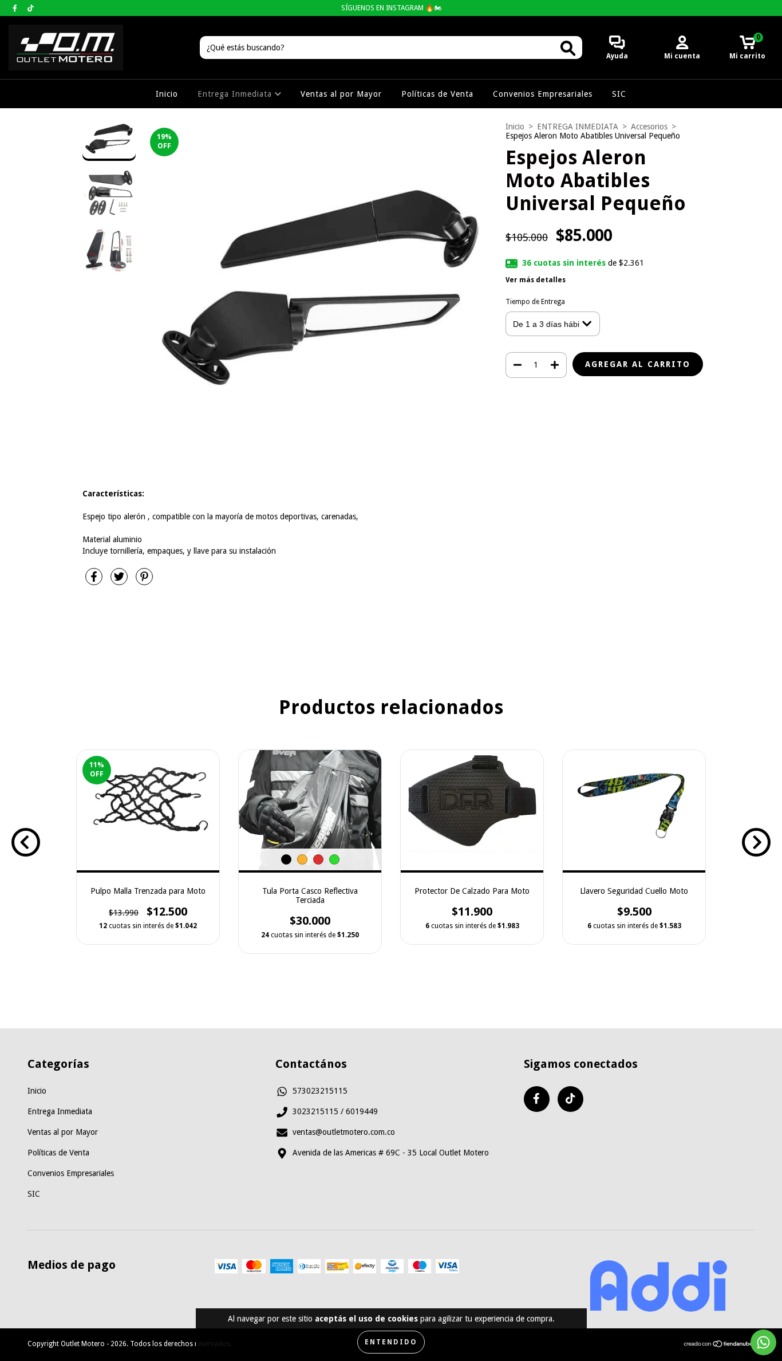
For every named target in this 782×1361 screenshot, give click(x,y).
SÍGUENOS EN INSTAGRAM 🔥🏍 (391, 8)
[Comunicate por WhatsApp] (763, 1342)
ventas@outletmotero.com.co (344, 1132)
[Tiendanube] (719, 1346)
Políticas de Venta (437, 93)
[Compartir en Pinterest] (144, 581)
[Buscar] (568, 48)
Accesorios (649, 126)
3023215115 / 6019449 (335, 1111)
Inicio (167, 93)
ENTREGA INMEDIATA (577, 126)
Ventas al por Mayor (341, 93)
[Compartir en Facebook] (95, 581)
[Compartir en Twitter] (120, 581)
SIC (619, 93)
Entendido (391, 1342)
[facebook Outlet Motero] (16, 8)
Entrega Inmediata (236, 93)
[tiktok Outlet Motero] (30, 8)
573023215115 (320, 1090)
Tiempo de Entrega (535, 302)
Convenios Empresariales (543, 93)
